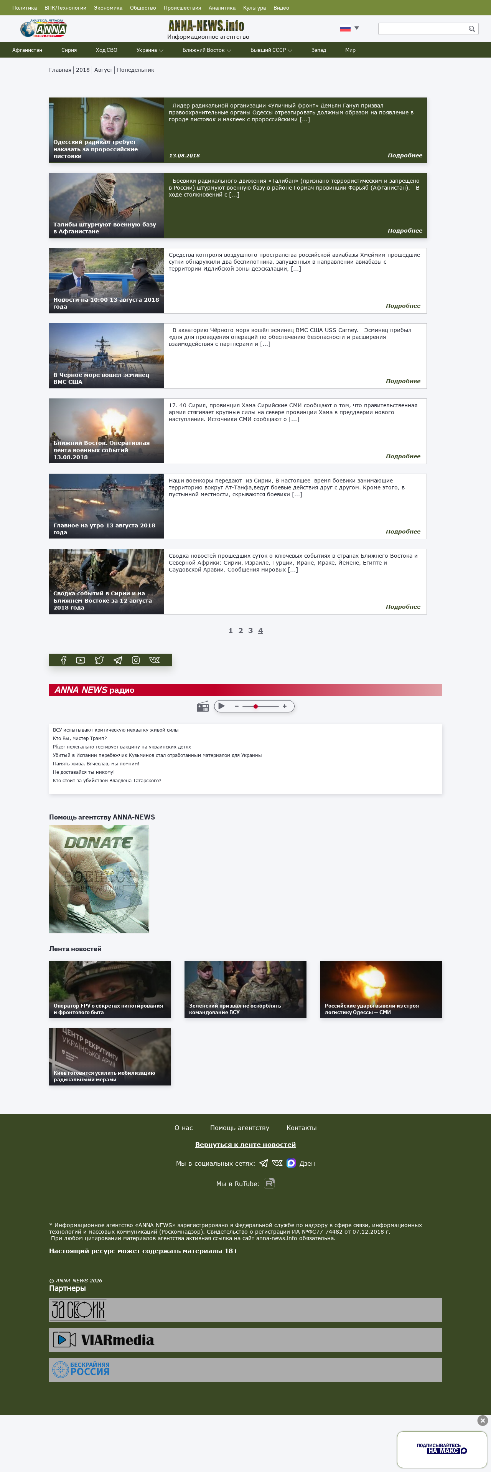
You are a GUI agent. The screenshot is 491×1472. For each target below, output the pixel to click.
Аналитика (222, 7)
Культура (254, 7)
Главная (60, 69)
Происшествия (182, 7)
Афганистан (27, 49)
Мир (350, 49)
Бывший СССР (268, 49)
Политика (24, 7)
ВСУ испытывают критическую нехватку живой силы (116, 730)
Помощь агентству (239, 1127)
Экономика (108, 7)
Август (103, 69)
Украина (147, 49)
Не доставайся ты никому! (84, 772)
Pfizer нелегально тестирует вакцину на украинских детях (122, 747)
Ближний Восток (204, 49)
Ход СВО (106, 49)
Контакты (302, 1127)
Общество (143, 7)
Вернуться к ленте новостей (245, 1144)
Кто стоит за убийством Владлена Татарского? (107, 780)
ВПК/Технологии (65, 7)
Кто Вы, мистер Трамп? (80, 738)
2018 (83, 69)
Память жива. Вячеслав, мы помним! (96, 764)
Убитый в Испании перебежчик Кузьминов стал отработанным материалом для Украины (157, 755)
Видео (281, 7)
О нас (184, 1127)
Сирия (69, 49)
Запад (318, 49)
